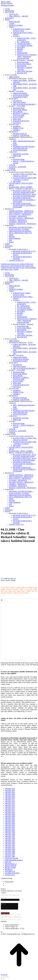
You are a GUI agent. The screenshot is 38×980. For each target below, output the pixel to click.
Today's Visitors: (10, 927)
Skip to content (5, 2)
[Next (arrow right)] (3, 978)
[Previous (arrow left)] (1, 978)
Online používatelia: (11, 925)
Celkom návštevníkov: (12, 928)
